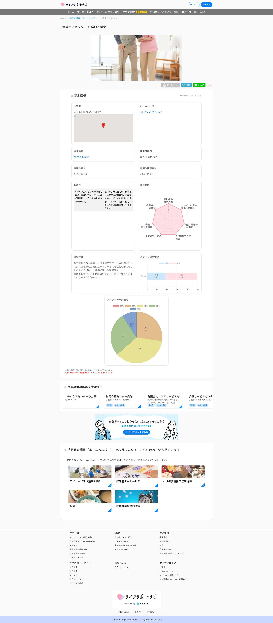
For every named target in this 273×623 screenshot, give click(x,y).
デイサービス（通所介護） (81, 537)
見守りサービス (121, 567)
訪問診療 (73, 567)
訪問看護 (73, 571)
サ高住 (162, 567)
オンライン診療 (76, 583)
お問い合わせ (124, 612)
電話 (188, 85)
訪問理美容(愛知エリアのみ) (172, 553)
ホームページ (172, 85)
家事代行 (163, 537)
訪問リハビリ (75, 579)
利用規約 (151, 612)
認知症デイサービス (123, 537)
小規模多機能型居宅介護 (125, 545)
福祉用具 (73, 545)
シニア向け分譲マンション (171, 575)
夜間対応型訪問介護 (78, 549)
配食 (161, 545)
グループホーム (121, 541)
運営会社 (138, 612)
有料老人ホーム (166, 571)
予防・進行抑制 (121, 549)
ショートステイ (76, 557)
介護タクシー (165, 549)
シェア (201, 85)
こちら (95, 370)
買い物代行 (164, 541)
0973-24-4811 (81, 157)
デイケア (73, 575)
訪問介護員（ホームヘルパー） (83, 541)
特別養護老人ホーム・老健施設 (173, 579)
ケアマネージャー (77, 553)
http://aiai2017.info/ (151, 112)
